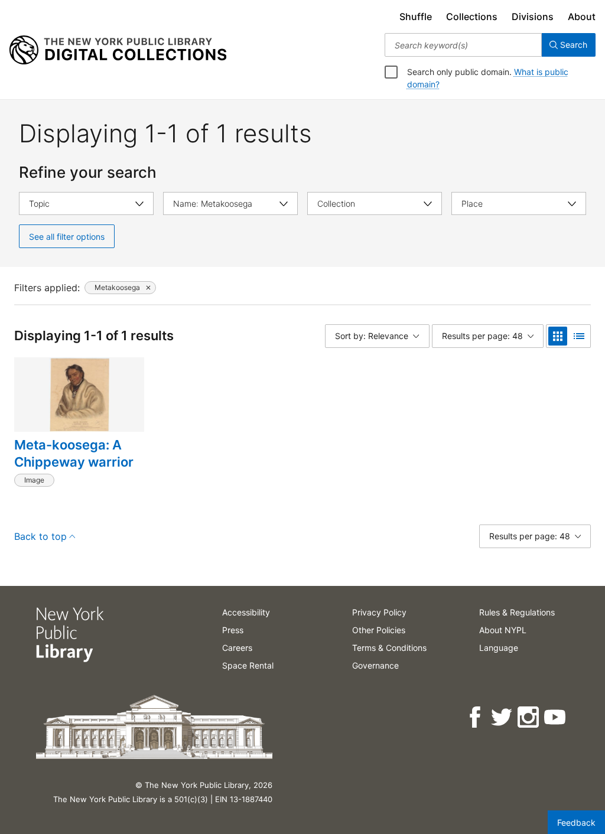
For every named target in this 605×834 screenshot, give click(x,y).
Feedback (576, 822)
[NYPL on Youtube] (555, 717)
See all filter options (67, 237)
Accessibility (246, 612)
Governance (375, 665)
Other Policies (378, 630)
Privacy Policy (379, 612)
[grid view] (557, 336)
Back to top (40, 536)
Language (498, 648)
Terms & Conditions (389, 648)
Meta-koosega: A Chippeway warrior (74, 453)
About (582, 16)
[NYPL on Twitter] (502, 717)
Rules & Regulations (517, 612)
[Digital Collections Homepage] (117, 50)
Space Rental (248, 665)
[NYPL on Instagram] (529, 717)
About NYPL (502, 630)
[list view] (579, 336)
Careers (237, 648)
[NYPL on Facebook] (475, 717)
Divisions (533, 16)
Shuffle (415, 16)
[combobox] (463, 45)
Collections (471, 16)
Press (232, 630)
